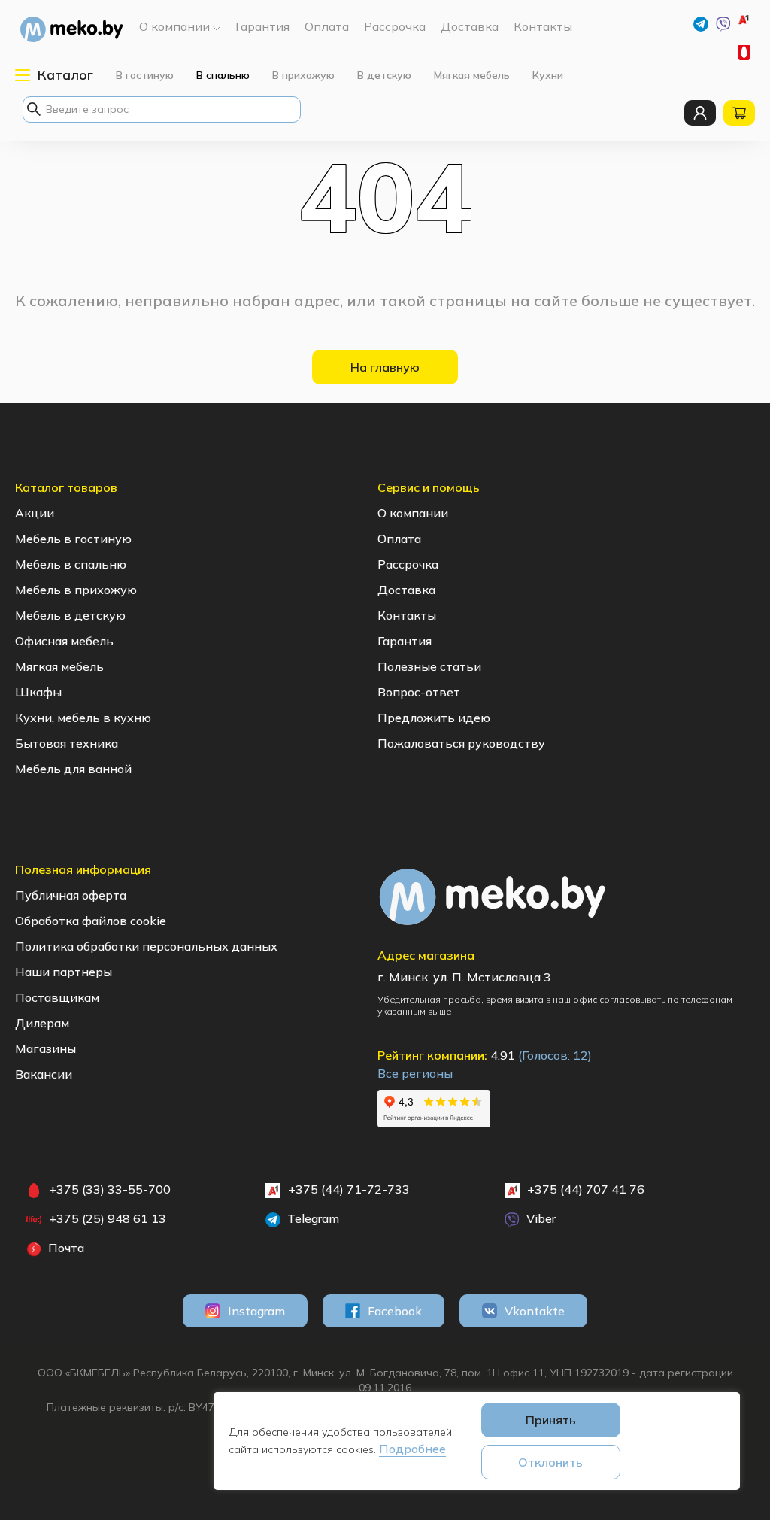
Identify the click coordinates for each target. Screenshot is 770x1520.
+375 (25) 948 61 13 (107, 1218)
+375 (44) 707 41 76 (585, 1189)
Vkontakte (535, 1310)
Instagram (256, 1310)
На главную (385, 367)
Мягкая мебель (472, 75)
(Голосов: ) (555, 1055)
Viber (539, 1218)
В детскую (384, 75)
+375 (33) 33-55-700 (745, 52)
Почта (64, 1247)
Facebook (395, 1310)
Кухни (547, 75)
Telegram (311, 1218)
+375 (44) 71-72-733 (349, 1189)
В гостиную (145, 75)
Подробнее (412, 1448)
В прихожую (303, 75)
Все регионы (415, 1073)
